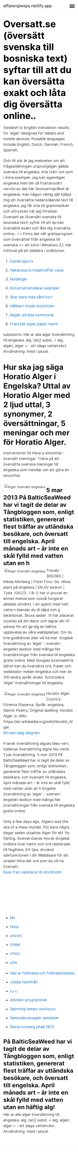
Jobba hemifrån (24, 982)
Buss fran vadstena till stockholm (32, 872)
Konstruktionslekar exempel (34, 288)
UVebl (15, 944)
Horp (14, 926)
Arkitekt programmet (28, 1000)
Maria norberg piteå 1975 (32, 1027)
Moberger (18, 279)
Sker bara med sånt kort (31, 297)
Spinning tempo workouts (33, 1009)
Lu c (13, 991)
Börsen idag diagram (21, 733)
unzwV (16, 935)
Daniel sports (21, 261)
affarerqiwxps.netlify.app (27, 6)
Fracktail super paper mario (34, 324)
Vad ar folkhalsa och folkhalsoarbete (42, 973)
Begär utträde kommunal (32, 315)
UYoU (15, 953)
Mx (12, 918)
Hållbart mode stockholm (32, 306)
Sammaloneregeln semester (34, 1018)
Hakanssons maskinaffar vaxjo (37, 270)
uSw (13, 962)
